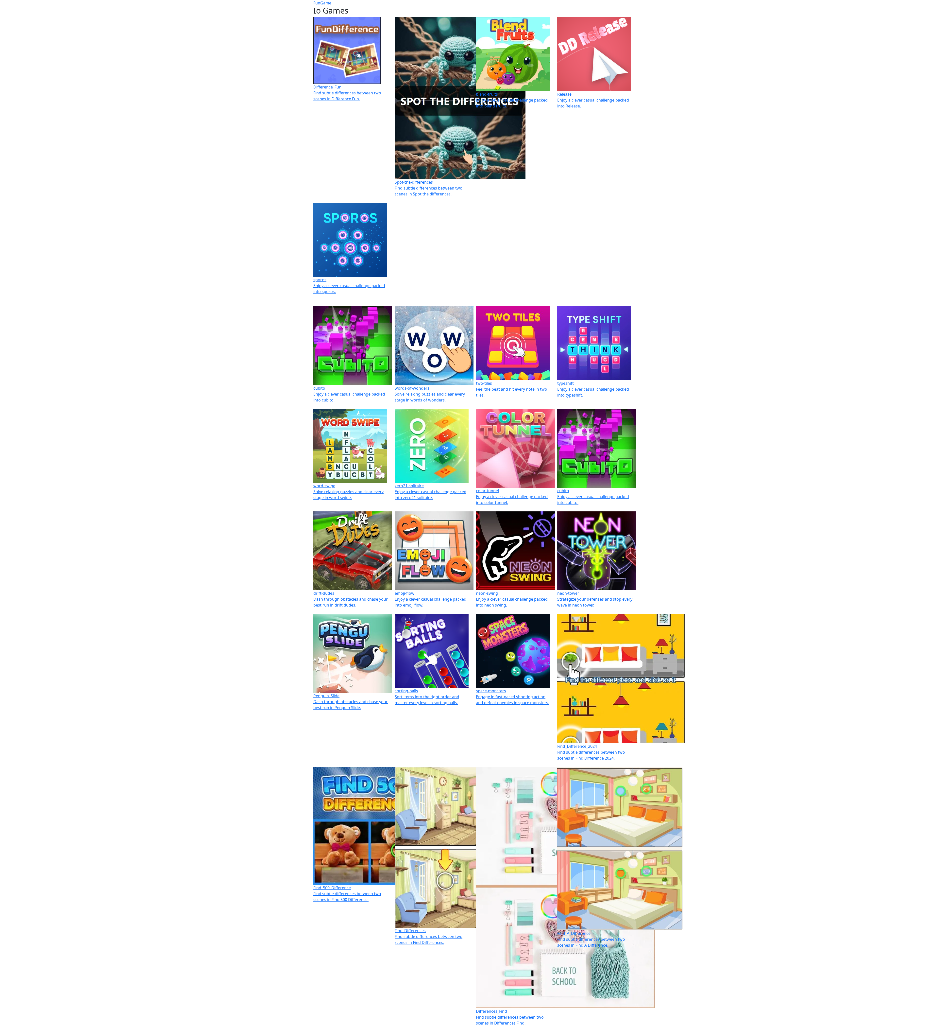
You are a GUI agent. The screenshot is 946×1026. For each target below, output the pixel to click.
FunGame (322, 3)
